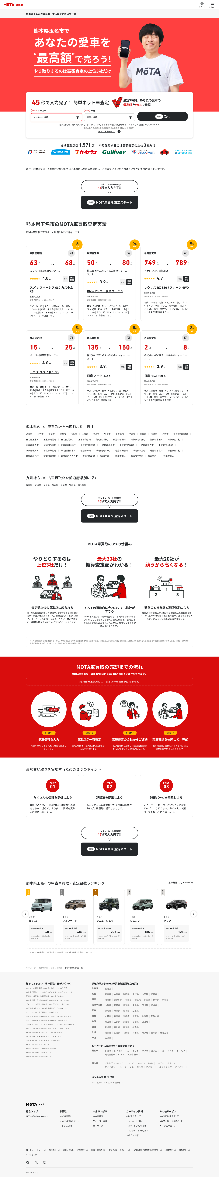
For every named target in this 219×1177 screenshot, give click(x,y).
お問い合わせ (68, 1150)
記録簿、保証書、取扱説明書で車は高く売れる (45, 996)
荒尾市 (51, 433)
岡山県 (108, 1021)
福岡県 (29, 485)
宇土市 (107, 433)
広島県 (117, 1021)
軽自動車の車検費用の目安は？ (38, 1056)
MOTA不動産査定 (168, 1116)
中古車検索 (98, 1116)
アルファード (70, 921)
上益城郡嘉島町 (107, 444)
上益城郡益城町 (126, 444)
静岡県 (117, 1010)
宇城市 (132, 433)
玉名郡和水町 (84, 439)
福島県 (154, 994)
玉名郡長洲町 (67, 439)
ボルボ (140, 1066)
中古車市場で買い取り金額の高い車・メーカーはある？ (48, 1000)
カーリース (98, 1125)
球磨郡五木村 (174, 450)
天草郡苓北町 (89, 455)
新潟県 (126, 1005)
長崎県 (46, 485)
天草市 (154, 433)
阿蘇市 (143, 433)
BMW (150, 1063)
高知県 (126, 1027)
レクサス (118, 1050)
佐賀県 (38, 485)
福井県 (154, 1005)
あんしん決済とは (106, 131)
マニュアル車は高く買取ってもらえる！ (42, 1012)
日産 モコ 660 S (155, 375)
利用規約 (81, 1150)
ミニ (131, 1066)
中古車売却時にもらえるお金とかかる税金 (43, 1040)
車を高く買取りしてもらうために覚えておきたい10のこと (49, 992)
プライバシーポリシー (118, 1150)
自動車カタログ (133, 1116)
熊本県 (55, 485)
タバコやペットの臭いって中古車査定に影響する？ (46, 1020)
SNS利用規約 (96, 1150)
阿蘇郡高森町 (32, 444)
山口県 (145, 1021)
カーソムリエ (166, 1125)
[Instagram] (44, 1162)
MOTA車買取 (43, 968)
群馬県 (147, 999)
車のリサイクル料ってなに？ (37, 1044)
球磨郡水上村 (139, 450)
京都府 (126, 1016)
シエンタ (135, 921)
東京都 (108, 999)
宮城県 (135, 994)
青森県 (108, 994)
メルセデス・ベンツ (114, 1063)
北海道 (108, 988)
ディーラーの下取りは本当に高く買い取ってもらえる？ (48, 1004)
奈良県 (145, 1016)
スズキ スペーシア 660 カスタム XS (51, 289)
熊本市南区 (120, 455)
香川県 (117, 1027)
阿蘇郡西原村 (50, 444)
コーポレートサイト (34, 1150)
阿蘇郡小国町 (156, 439)
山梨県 (108, 1005)
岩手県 (117, 994)
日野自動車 (132, 1054)
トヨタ (108, 1050)
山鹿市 (85, 433)
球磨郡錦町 (85, 450)
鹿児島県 (82, 485)
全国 (52, 968)
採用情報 (53, 1150)
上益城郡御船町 (87, 444)
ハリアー (168, 921)
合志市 (165, 433)
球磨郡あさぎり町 (69, 455)
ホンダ (135, 1050)
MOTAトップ (31, 968)
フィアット (180, 1066)
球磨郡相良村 (156, 450)
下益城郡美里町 (180, 433)
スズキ (170, 1050)
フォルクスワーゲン (135, 1063)
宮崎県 (72, 485)
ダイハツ (181, 1050)
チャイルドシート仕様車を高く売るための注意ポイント (48, 1016)
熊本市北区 (168, 455)
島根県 (135, 1021)
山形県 (145, 994)
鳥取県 (126, 1021)
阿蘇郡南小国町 (138, 439)
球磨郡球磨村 (50, 455)
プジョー (150, 1066)
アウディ (160, 1063)
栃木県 (156, 999)
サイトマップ (31, 1155)
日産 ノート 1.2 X (99, 375)
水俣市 (63, 433)
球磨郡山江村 (32, 455)
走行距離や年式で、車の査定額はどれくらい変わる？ (47, 1008)
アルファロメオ (164, 1066)
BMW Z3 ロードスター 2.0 (105, 291)
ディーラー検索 (100, 1121)
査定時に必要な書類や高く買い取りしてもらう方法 (46, 988)
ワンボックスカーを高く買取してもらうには (44, 1036)
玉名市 (74, 433)
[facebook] (28, 1162)
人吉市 (40, 433)
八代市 (29, 433)
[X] (36, 1162)
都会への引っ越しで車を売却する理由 (41, 1048)
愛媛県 (108, 1027)
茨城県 (165, 999)
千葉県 (128, 999)
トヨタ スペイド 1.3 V (44, 372)
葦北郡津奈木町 (68, 450)
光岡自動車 (110, 1054)
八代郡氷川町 (32, 450)
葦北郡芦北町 (50, 450)
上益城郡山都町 (166, 444)
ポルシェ (171, 1063)
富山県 (135, 1005)
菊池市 (96, 433)
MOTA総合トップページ (37, 1116)
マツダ (145, 1050)
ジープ (123, 1066)
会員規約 (169, 1150)
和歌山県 (155, 1016)
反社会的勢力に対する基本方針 (146, 1150)
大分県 (64, 485)
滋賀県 (135, 1016)
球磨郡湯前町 (121, 450)
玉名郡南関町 (50, 439)
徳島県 (135, 1027)
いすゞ (121, 1054)
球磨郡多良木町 (103, 450)
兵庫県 (117, 1016)
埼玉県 (138, 999)
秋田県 (126, 994)
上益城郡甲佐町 (146, 444)
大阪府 (108, 1016)
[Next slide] (194, 914)
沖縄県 (108, 1038)
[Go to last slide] (25, 914)
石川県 (145, 1005)
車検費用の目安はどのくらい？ (38, 1052)
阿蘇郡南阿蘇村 (68, 444)
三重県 (135, 1010)
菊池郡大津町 (102, 439)
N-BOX (33, 921)
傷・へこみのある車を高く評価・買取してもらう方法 (47, 1028)
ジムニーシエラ (105, 921)
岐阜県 (126, 1010)
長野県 (117, 1005)
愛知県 (108, 1010)
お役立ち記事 (132, 1135)
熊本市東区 (105, 455)
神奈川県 (118, 999)
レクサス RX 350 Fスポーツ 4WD (166, 287)
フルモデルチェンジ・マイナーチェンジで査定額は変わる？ (50, 1024)
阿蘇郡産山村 (174, 439)
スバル (154, 1050)
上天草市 (119, 433)
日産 (127, 1050)
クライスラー (111, 1066)
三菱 (162, 1050)
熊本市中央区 (137, 455)
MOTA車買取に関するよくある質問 (106, 1082)
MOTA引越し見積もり (170, 1121)
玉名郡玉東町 (32, 439)
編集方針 (183, 1150)
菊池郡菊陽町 (119, 439)
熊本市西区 (153, 455)
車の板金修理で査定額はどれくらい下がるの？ (45, 1032)
